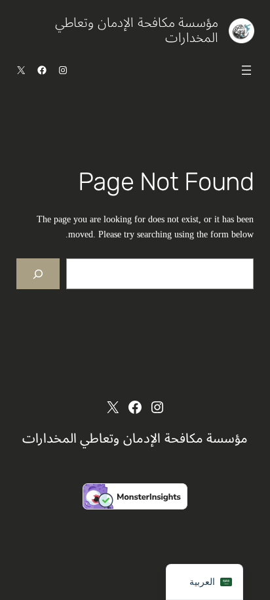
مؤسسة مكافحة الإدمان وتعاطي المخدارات (136, 30)
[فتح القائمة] (246, 70)
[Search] (38, 273)
